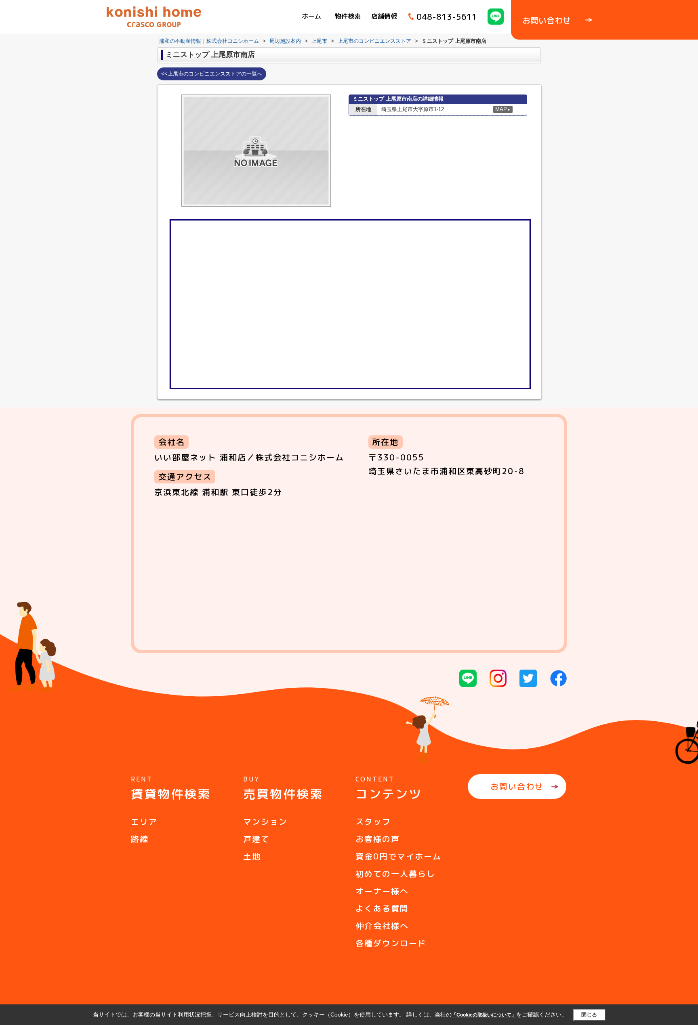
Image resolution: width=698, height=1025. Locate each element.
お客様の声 (377, 838)
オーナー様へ (382, 891)
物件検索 (348, 16)
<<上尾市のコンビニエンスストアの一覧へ (211, 74)
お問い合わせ (517, 786)
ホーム (311, 16)
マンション (265, 821)
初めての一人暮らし (395, 873)
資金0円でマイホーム (398, 856)
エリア (144, 821)
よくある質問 (382, 908)
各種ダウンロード (391, 943)
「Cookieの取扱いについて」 (484, 1015)
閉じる (589, 1015)
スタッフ (373, 821)
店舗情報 (384, 16)
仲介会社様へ (382, 925)
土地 (252, 856)
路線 (140, 838)
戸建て (256, 838)
